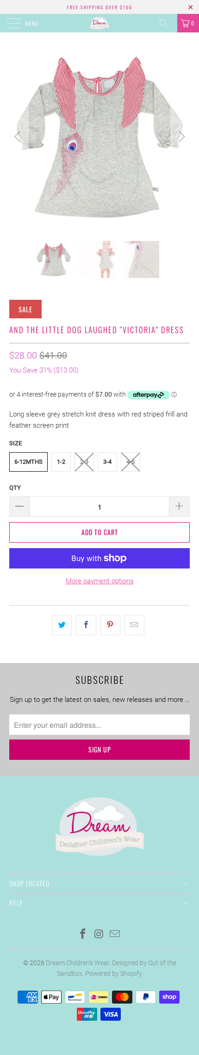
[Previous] (19, 136)
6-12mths (28, 461)
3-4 (107, 461)
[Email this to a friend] (134, 625)
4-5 (130, 461)
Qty (15, 487)
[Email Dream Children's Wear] (115, 934)
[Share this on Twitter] (62, 625)
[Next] (180, 136)
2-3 (84, 461)
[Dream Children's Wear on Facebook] (83, 934)
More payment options (100, 581)
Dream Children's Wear (77, 963)
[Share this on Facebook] (86, 625)
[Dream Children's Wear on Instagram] (99, 934)
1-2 (61, 461)
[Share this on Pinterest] (110, 625)
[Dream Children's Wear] (99, 23)
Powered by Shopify (113, 973)
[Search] (167, 23)
